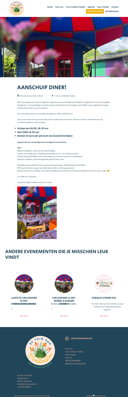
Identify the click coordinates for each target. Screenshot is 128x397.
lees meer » (24, 315)
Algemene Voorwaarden (75, 363)
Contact (68, 357)
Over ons (69, 348)
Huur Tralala (70, 354)
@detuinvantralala (81, 338)
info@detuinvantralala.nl (27, 384)
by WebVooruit (100, 396)
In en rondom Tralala (74, 351)
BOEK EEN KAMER (73, 360)
